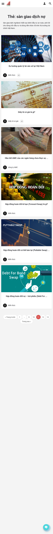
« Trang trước (10, 317)
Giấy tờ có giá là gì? (26, 112)
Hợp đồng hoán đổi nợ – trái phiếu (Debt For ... (26, 296)
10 (34, 317)
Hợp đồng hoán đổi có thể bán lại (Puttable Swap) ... (26, 250)
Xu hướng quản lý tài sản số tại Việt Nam (26, 66)
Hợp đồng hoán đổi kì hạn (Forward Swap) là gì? (26, 204)
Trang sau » (26, 321)
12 (43, 317)
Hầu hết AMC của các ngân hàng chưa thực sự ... (26, 158)
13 (48, 317)
